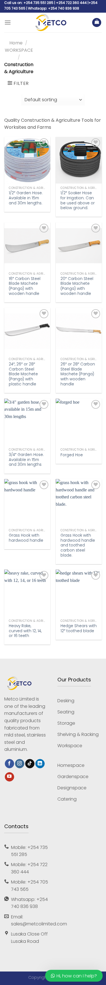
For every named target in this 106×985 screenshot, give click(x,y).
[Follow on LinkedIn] (40, 764)
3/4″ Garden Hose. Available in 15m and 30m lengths (26, 459)
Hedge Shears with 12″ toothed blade (78, 628)
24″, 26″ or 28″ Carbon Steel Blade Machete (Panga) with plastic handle (23, 374)
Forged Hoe (71, 455)
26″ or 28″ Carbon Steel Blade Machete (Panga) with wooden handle (77, 374)
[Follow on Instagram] (19, 764)
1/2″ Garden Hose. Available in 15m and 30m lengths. (26, 198)
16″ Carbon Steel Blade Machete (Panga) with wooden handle (24, 286)
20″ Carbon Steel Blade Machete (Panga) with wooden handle (76, 286)
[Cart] (96, 22)
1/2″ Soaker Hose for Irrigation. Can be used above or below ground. (77, 201)
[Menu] (7, 22)
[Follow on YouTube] (9, 777)
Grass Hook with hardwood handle (26, 538)
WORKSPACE (19, 50)
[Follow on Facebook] (9, 764)
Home (16, 43)
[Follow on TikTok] (29, 764)
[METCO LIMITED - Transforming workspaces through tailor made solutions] (51, 22)
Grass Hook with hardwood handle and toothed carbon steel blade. (77, 545)
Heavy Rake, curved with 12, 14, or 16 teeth (25, 630)
